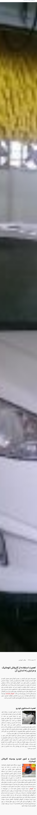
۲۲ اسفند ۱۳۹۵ (32, 660)
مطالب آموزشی (22, 660)
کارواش (31, 788)
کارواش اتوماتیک (9, 693)
